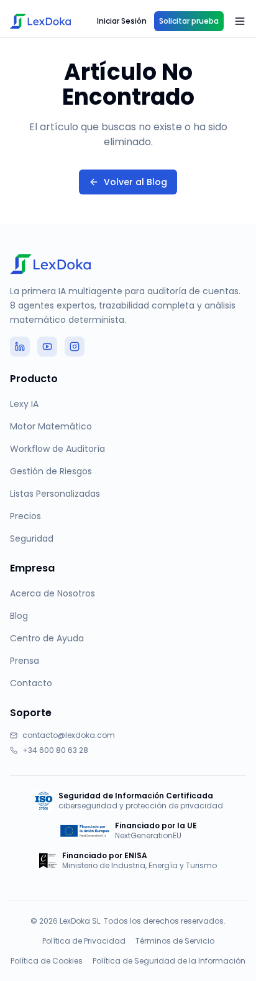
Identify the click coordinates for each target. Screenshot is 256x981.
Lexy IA (24, 404)
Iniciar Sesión (122, 21)
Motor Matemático (51, 426)
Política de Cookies (47, 961)
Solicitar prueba (189, 21)
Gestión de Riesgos (51, 471)
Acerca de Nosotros (52, 593)
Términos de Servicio (174, 941)
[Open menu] (240, 21)
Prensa (24, 660)
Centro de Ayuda (47, 638)
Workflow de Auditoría (57, 449)
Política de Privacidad (84, 941)
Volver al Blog (135, 182)
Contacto (31, 683)
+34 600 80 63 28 (55, 750)
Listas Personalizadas (55, 493)
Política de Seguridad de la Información (169, 961)
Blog (19, 616)
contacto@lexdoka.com (68, 735)
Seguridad (31, 538)
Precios (25, 516)
